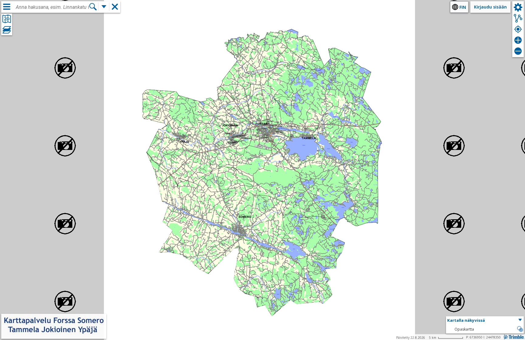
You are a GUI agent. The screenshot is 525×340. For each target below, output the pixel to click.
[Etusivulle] (53, 335)
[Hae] (93, 7)
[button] (485, 320)
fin (462, 7)
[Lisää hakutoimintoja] (104, 7)
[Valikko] (7, 7)
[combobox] (52, 7)
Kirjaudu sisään (490, 7)
